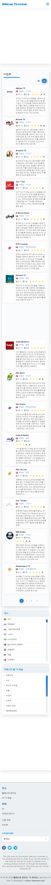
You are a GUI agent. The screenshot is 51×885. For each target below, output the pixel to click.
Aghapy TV (20, 88)
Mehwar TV (21, 275)
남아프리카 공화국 (15, 644)
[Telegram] (15, 848)
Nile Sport (20, 373)
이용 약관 (6, 820)
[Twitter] (10, 848)
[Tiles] (38, 81)
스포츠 (8, 701)
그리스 (10, 634)
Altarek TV (20, 119)
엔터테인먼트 (11, 711)
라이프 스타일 (11, 685)
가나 (9, 619)
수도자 (8, 696)
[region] (25, 640)
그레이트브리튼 (13, 629)
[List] (44, 81)
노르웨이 (11, 660)
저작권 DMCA (8, 814)
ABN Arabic (21, 532)
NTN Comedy (22, 244)
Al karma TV (21, 151)
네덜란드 (11, 650)
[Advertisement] (25, 36)
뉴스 (8, 680)
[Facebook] (4, 848)
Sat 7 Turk (20, 182)
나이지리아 (12, 639)
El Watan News (22, 213)
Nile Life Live (21, 470)
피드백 (5, 825)
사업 (8, 690)
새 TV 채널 (6, 798)
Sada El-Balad (22, 435)
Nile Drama (21, 404)
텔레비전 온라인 (9, 793)
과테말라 (11, 624)
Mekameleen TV (23, 566)
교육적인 (9, 675)
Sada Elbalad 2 (22, 342)
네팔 (9, 655)
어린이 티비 (11, 706)
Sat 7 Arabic (21, 501)
